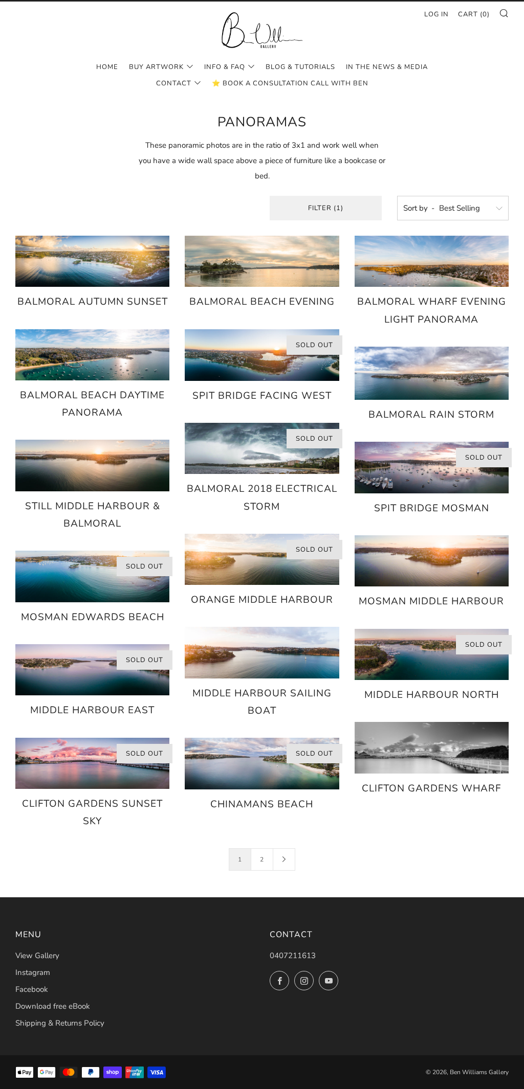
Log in (436, 14)
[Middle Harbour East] (92, 670)
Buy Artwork (156, 67)
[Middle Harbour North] (432, 654)
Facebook (31, 989)
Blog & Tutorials (300, 67)
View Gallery (37, 955)
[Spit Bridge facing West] (262, 355)
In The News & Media (387, 67)
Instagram (32, 972)
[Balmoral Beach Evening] (262, 261)
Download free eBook (52, 1006)
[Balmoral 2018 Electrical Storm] (262, 448)
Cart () (474, 14)
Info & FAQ (224, 67)
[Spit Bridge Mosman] (432, 467)
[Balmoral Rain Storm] (432, 373)
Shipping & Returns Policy (59, 1023)
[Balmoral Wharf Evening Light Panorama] (432, 261)
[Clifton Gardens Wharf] (432, 747)
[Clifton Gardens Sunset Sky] (92, 763)
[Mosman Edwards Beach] (92, 576)
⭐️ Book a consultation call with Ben (290, 83)
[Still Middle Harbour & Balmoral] (92, 465)
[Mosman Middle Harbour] (432, 561)
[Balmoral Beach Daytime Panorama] (92, 354)
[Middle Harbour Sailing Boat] (262, 652)
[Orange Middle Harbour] (262, 559)
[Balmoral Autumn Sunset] (92, 261)
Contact (173, 83)
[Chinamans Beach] (262, 763)
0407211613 (293, 955)
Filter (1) (325, 208)
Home (107, 67)
